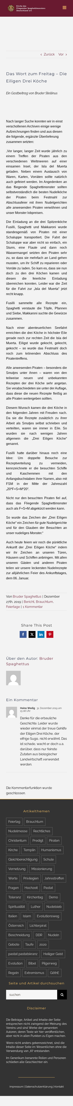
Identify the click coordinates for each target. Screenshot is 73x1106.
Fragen (13, 888)
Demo (53, 897)
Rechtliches (41, 831)
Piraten (54, 840)
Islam (27, 916)
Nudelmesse (17, 831)
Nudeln (53, 935)
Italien (12, 916)
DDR (39, 935)
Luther (36, 907)
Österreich (16, 925)
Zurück (49, 54)
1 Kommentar (33, 607)
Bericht (29, 602)
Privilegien (31, 878)
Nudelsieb (54, 907)
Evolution (15, 963)
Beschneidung (19, 935)
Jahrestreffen (54, 878)
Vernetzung (17, 869)
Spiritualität (16, 907)
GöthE (54, 973)
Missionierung (41, 869)
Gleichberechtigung (23, 859)
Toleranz (14, 897)
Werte (12, 878)
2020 (43, 944)
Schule (48, 859)
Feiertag (14, 822)
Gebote (13, 944)
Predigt (37, 840)
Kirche (13, 850)
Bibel (32, 963)
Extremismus (34, 973)
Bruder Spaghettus (27, 596)
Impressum (16, 1086)
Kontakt (59, 1086)
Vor (61, 54)
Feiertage (13, 607)
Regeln (13, 973)
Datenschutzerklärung (39, 1086)
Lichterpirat (38, 925)
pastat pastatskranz (23, 954)
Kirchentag (35, 897)
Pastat (48, 888)
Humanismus (51, 850)
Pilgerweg (49, 963)
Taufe (29, 944)
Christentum (17, 840)
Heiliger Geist (53, 954)
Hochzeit (31, 888)
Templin (29, 850)
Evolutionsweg (48, 916)
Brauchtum (44, 602)
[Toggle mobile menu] (65, 7)
